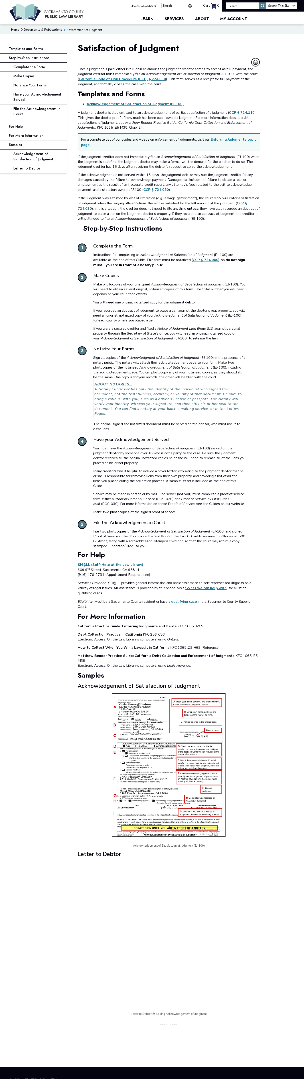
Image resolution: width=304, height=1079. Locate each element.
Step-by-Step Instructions (29, 57)
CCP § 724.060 (205, 259)
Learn (147, 19)
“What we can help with (206, 588)
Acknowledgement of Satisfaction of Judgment (33, 156)
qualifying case (184, 601)
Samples (15, 144)
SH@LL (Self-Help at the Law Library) (110, 564)
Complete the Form (29, 67)
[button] (281, 5)
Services (174, 19)
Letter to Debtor (26, 168)
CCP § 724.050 (156, 189)
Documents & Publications (43, 30)
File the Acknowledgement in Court (37, 111)
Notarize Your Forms (30, 85)
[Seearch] (262, 5)
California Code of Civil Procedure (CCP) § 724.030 (122, 79)
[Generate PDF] (255, 62)
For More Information (26, 135)
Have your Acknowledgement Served (37, 97)
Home (15, 30)
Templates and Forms (26, 48)
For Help (16, 126)
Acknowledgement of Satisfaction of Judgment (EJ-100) (135, 104)
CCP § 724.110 (242, 112)
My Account (233, 19)
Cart (211, 5)
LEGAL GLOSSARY (143, 6)
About (202, 19)
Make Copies (23, 76)
